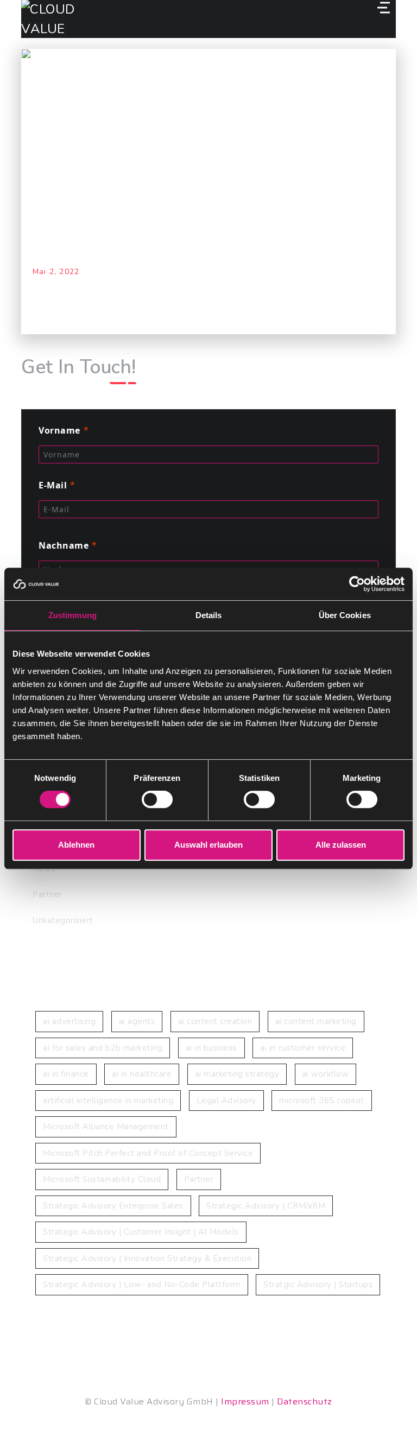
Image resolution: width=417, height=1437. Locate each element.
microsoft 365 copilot (321, 1100)
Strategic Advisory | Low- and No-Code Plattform (142, 1284)
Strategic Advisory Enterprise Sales (113, 1205)
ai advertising (69, 1021)
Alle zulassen (340, 844)
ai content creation (215, 1021)
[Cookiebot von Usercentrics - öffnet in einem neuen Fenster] (357, 584)
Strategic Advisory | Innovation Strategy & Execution (147, 1258)
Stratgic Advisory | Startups (317, 1284)
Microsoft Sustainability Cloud (102, 1179)
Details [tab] (208, 615)
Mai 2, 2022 (56, 271)
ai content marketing (316, 1021)
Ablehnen (76, 844)
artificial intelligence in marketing (108, 1100)
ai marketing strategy (237, 1074)
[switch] (157, 799)
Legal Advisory (226, 1100)
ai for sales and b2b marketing (102, 1047)
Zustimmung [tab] (72, 615)
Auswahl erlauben (208, 844)
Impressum (245, 1401)
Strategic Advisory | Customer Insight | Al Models (141, 1231)
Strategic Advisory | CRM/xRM (265, 1205)
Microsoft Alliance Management (106, 1126)
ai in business (211, 1047)
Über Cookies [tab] (345, 615)
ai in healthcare (142, 1074)
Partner (47, 894)
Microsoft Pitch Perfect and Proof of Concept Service (148, 1153)
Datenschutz (304, 1401)
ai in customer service (302, 1047)
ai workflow (325, 1074)
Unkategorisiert (63, 920)
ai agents (137, 1021)
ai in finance (66, 1074)
